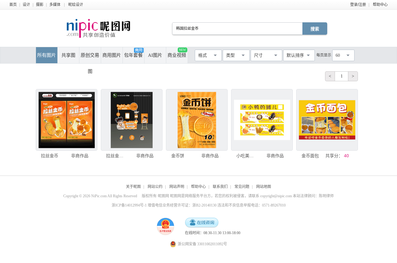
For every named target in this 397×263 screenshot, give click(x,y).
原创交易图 (90, 58)
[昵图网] (98, 28)
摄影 (39, 4)
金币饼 (177, 155)
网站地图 (263, 187)
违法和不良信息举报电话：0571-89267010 (251, 205)
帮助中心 (380, 4)
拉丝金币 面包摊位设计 (116, 155)
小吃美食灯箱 (246, 155)
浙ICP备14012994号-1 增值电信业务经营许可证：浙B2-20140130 (164, 205)
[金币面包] (327, 120)
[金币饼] (197, 120)
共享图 (68, 55)
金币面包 (310, 155)
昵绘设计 (75, 4)
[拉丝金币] (66, 120)
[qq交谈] (201, 223)
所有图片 (46, 55)
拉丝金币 (49, 155)
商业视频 (176, 53)
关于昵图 (133, 187)
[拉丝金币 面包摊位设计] (132, 120)
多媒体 (54, 4)
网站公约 (155, 187)
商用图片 (111, 55)
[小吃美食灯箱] (262, 120)
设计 (26, 4)
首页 (13, 4)
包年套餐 (133, 55)
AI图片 (155, 55)
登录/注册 (358, 4)
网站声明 (176, 187)
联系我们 (220, 187)
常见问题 (241, 187)
